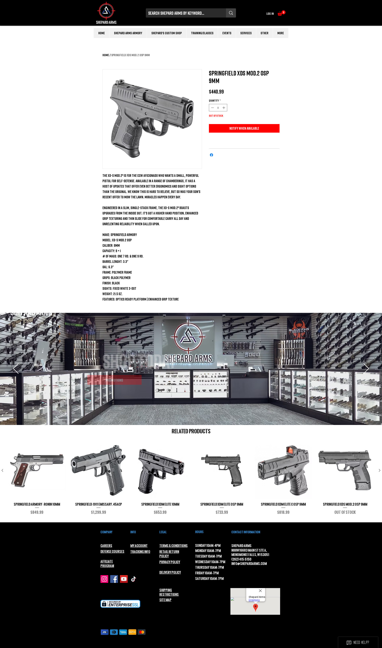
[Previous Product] (2, 470)
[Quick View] (37, 470)
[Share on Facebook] (211, 155)
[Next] (366, 368)
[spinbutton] (218, 107)
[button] (282, 13)
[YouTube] (124, 579)
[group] (191, 480)
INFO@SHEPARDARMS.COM (249, 563)
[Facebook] (114, 579)
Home (105, 55)
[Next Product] (379, 470)
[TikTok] (133, 579)
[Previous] (16, 368)
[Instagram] (104, 579)
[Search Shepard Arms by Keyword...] (231, 13)
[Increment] (224, 107)
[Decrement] (212, 107)
